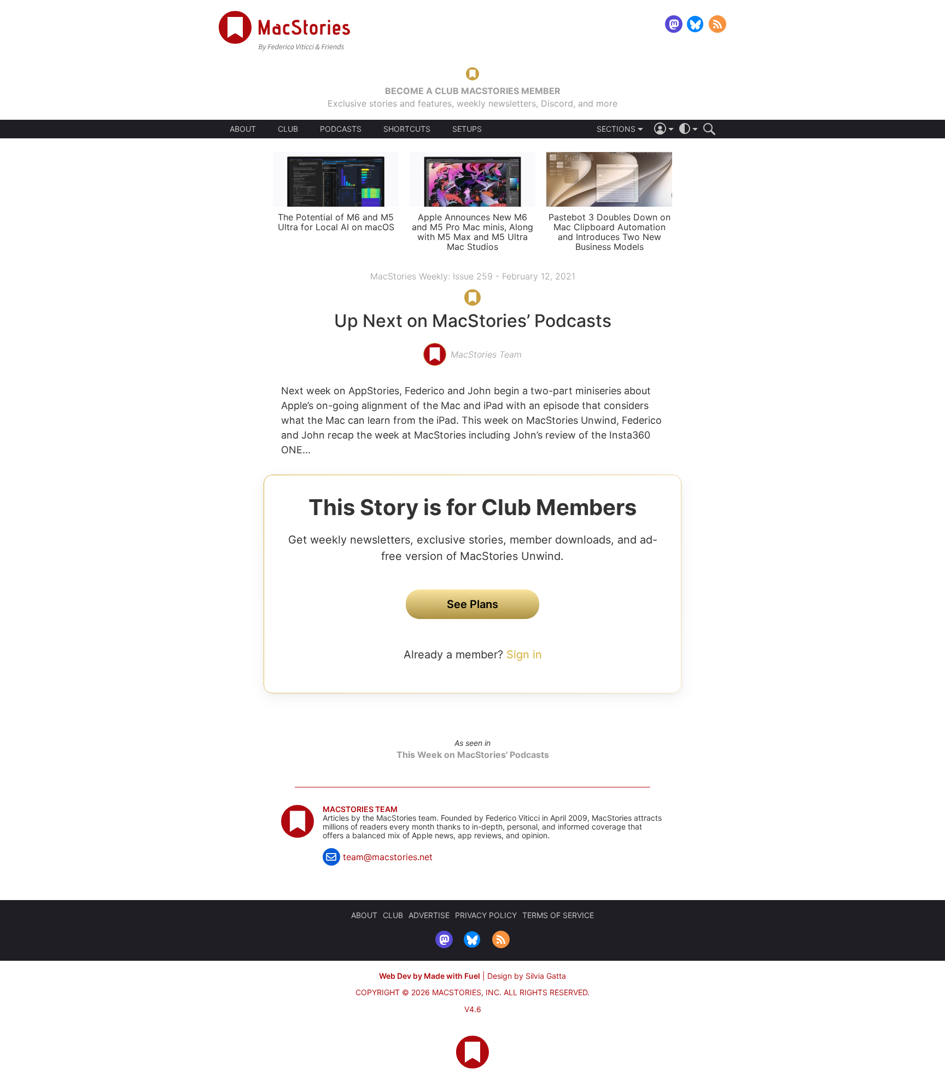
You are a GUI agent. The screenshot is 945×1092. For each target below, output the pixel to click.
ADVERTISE (429, 915)
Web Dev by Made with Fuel (429, 975)
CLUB (288, 128)
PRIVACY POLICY (486, 915)
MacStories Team (360, 809)
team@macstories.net (388, 857)
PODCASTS (340, 129)
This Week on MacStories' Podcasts (472, 754)
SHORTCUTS (406, 129)
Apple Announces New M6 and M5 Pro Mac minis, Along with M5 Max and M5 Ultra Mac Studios (472, 232)
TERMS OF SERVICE (558, 915)
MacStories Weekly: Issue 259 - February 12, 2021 (472, 276)
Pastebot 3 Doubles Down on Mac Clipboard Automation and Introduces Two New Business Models (609, 232)
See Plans (472, 604)
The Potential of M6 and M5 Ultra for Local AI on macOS (336, 222)
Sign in (524, 654)
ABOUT (243, 129)
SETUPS (467, 129)
